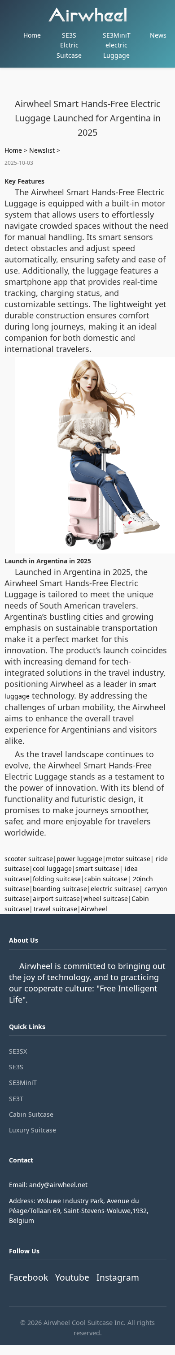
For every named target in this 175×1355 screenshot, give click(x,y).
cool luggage (52, 868)
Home (32, 35)
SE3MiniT (23, 1082)
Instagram (117, 1277)
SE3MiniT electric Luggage (117, 45)
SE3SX (18, 1051)
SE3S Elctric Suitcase (69, 45)
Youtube (72, 1277)
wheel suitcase (105, 898)
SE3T (16, 1098)
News (158, 35)
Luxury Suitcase (32, 1130)
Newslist (42, 150)
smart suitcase (97, 868)
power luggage (79, 858)
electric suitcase (115, 888)
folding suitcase (57, 879)
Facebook (28, 1277)
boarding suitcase (60, 888)
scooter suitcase (28, 858)
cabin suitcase (105, 879)
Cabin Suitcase (31, 1114)
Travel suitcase (55, 909)
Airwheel (94, 909)
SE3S (16, 1067)
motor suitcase (128, 858)
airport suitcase (56, 898)
